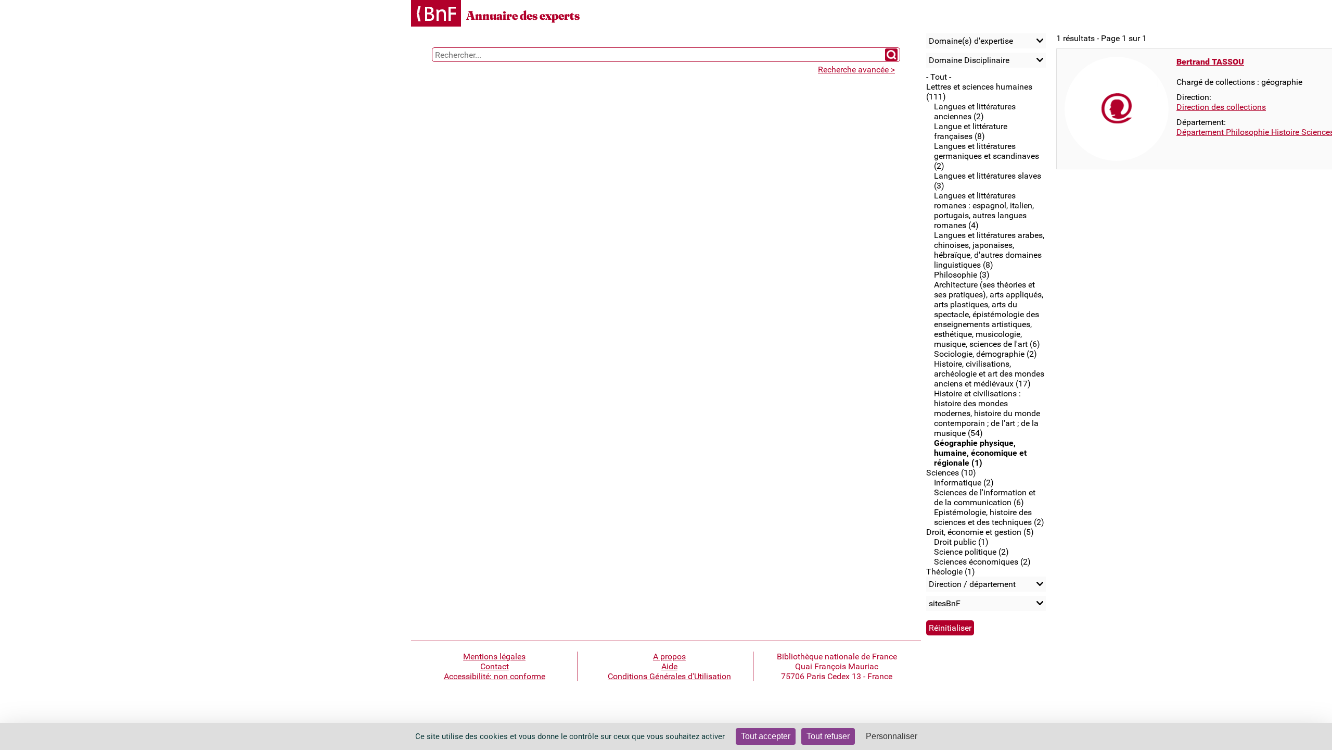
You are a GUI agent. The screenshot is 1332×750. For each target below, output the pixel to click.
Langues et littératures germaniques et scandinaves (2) (986, 156)
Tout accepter (765, 736)
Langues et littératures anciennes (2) (975, 111)
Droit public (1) (961, 542)
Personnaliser (891, 736)
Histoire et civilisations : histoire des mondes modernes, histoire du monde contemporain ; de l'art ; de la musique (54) (987, 413)
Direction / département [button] (972, 584)
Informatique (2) (964, 483)
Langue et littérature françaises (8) (970, 131)
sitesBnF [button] (944, 603)
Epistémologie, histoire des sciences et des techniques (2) (989, 517)
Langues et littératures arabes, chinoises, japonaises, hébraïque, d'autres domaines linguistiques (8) (989, 250)
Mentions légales (494, 656)
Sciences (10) (951, 473)
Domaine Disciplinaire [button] (969, 60)
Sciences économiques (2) (982, 562)
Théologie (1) (950, 572)
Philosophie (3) (962, 275)
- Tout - (938, 77)
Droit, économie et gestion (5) (980, 532)
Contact (494, 666)
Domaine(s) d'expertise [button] (971, 41)
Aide (669, 666)
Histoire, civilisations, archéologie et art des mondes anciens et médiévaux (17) (989, 374)
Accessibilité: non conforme (494, 676)
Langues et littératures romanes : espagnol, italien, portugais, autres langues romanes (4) (984, 210)
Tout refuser (828, 736)
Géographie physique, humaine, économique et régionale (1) (980, 453)
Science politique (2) (971, 552)
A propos (669, 656)
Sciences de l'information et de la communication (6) (984, 497)
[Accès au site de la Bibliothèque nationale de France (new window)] (436, 14)
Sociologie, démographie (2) (985, 354)
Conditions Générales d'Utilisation (669, 676)
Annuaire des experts (523, 15)
